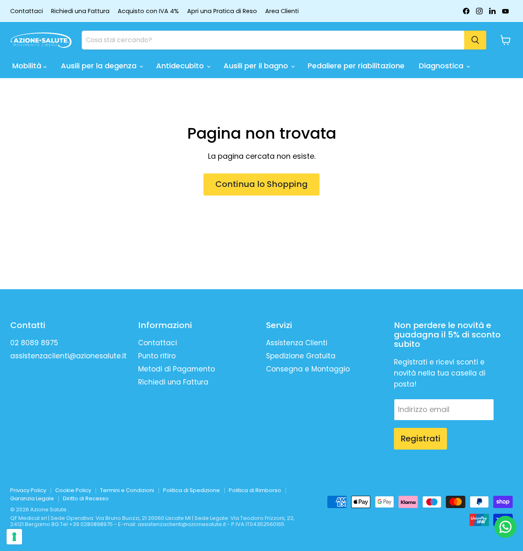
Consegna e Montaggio (308, 369)
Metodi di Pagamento (176, 369)
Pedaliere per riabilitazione (356, 66)
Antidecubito (181, 66)
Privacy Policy (28, 490)
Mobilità (27, 66)
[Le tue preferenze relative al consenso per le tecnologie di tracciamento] (14, 536)
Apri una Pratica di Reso (222, 11)
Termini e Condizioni (127, 490)
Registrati (420, 438)
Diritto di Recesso (86, 498)
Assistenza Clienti (296, 343)
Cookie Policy (73, 490)
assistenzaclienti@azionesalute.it (68, 356)
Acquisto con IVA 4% (148, 11)
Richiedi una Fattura (80, 11)
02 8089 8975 (34, 343)
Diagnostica (442, 66)
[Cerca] (475, 40)
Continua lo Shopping (261, 184)
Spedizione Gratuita (300, 356)
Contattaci (26, 11)
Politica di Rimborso (255, 490)
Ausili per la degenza (100, 66)
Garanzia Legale (32, 498)
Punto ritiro (157, 356)
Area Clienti (282, 11)
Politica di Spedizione (191, 490)
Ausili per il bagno (257, 66)
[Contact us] (505, 527)
